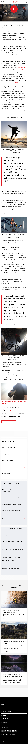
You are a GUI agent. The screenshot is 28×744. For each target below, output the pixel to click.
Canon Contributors (7, 473)
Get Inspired (5, 651)
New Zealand (12, 734)
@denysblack (11, 410)
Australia (6, 734)
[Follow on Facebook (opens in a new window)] (10, 731)
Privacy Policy (4, 738)
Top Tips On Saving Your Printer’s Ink (11, 510)
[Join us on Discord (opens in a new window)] (15, 731)
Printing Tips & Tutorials (8, 460)
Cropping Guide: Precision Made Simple (12, 535)
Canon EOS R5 (21, 67)
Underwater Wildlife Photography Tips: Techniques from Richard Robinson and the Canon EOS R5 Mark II (12, 559)
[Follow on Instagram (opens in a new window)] (2, 731)
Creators (5, 618)
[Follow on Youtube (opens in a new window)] (8, 731)
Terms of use (10, 738)
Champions (5, 467)
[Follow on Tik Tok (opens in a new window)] (5, 731)
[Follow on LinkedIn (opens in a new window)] (13, 731)
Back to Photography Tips (9, 421)
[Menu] (26, 2)
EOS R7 (17, 83)
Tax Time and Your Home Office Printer (12, 504)
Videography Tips (6, 454)
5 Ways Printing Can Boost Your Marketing (12, 497)
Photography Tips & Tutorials (9, 447)
